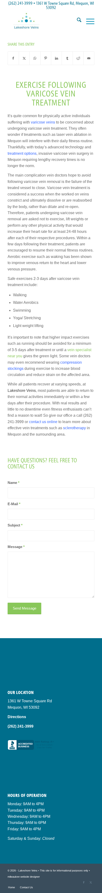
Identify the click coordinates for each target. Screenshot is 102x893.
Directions (17, 717)
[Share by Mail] (88, 58)
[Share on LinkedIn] (56, 58)
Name (13, 483)
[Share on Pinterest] (46, 58)
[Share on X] (24, 58)
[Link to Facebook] (83, 882)
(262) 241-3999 (20, 3)
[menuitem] (76, 20)
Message (16, 547)
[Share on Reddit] (78, 58)
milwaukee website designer (24, 876)
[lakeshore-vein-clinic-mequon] (42, 20)
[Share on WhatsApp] (35, 58)
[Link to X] (90, 882)
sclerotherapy (74, 428)
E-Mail (14, 504)
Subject (15, 525)
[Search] (76, 20)
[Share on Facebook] (13, 58)
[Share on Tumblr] (67, 58)
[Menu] (87, 20)
